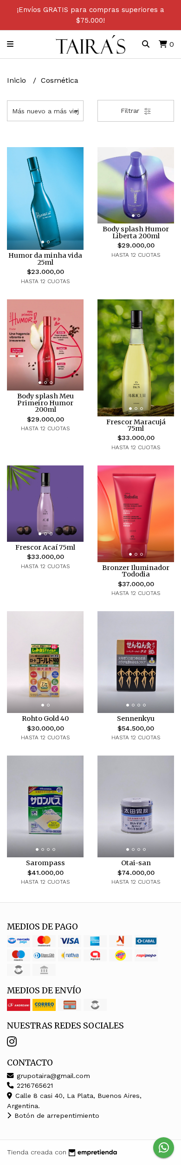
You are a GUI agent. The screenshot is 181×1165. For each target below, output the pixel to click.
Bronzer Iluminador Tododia (135, 571)
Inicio (17, 80)
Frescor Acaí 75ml (45, 547)
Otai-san (136, 863)
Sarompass (45, 863)
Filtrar (131, 110)
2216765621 (33, 1085)
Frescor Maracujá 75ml (136, 425)
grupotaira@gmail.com (52, 1075)
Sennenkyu (136, 718)
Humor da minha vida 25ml (45, 258)
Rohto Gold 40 (45, 718)
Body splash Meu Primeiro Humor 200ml (45, 403)
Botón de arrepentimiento (55, 1115)
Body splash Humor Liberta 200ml (136, 232)
